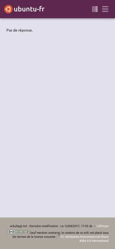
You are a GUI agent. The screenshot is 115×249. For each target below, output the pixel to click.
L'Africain (103, 226)
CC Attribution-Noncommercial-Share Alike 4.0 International (84, 238)
